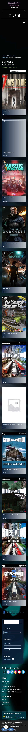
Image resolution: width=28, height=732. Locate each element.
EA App (6, 643)
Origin (6, 647)
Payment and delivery (8, 686)
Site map (4, 699)
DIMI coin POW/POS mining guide (12, 692)
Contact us (5, 681)
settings (17, 726)
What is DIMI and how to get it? (11, 689)
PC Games (9, 56)
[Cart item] (19, 16)
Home (4, 56)
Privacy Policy (6, 705)
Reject (11, 729)
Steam (6, 650)
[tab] (24, 22)
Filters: (6, 632)
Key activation (6, 684)
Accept (4, 729)
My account (5, 702)
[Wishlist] (10, 16)
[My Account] (14, 16)
